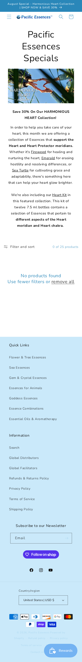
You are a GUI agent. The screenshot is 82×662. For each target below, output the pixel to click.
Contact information (43, 652)
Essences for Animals (25, 388)
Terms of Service (22, 499)
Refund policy (37, 638)
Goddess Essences (23, 398)
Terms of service (31, 645)
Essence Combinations (26, 408)
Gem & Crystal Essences (28, 378)
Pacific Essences (38, 632)
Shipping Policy (21, 509)
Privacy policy (59, 638)
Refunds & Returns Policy (29, 478)
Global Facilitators (23, 468)
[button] (9, 17)
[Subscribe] (67, 538)
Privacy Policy (19, 488)
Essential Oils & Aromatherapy (33, 419)
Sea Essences (19, 367)
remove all (62, 282)
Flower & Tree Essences (27, 357)
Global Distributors (24, 458)
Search (14, 448)
